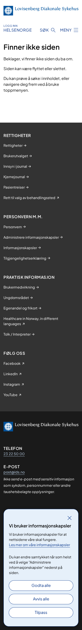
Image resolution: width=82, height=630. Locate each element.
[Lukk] (69, 517)
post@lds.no (14, 472)
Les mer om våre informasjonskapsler (39, 544)
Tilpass (41, 612)
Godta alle (41, 585)
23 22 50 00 (14, 453)
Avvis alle (41, 598)
